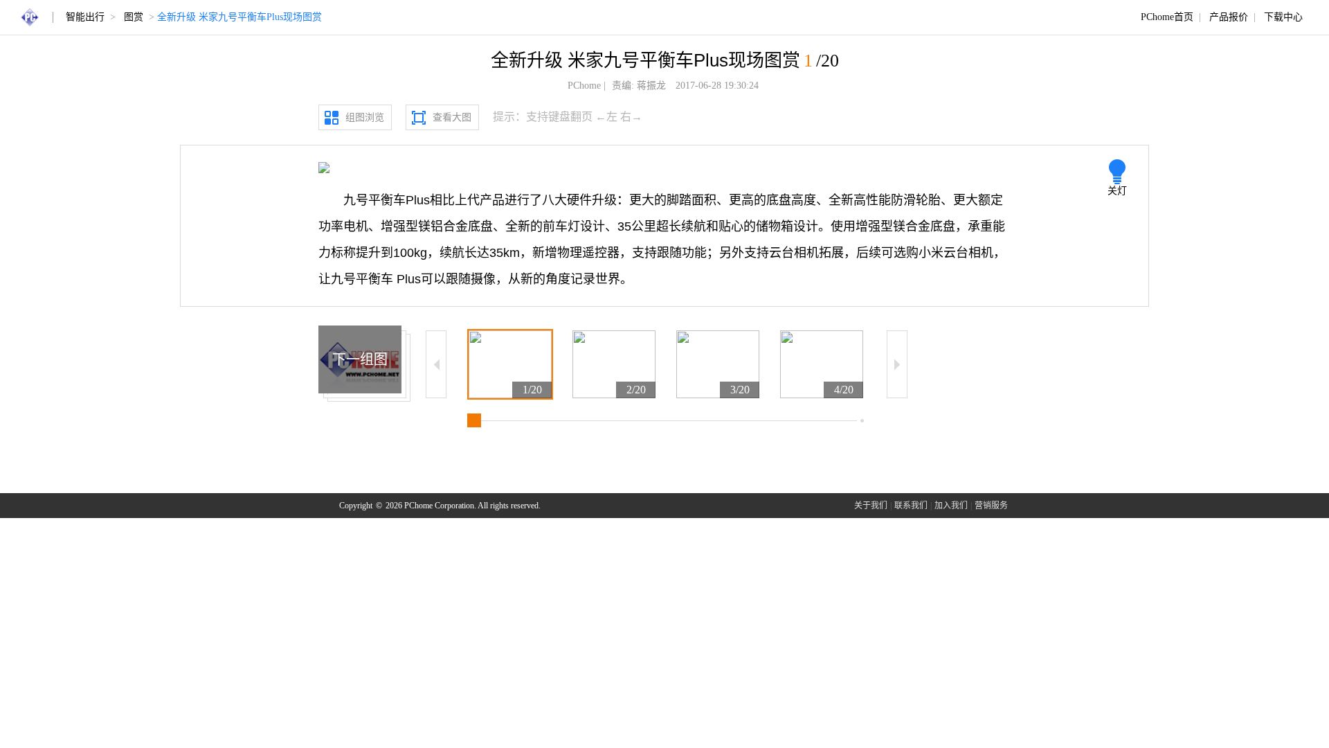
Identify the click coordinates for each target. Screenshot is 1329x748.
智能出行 (85, 17)
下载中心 (1283, 17)
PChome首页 (1167, 17)
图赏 (133, 17)
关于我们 (870, 505)
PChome (584, 85)
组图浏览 (364, 117)
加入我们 (951, 505)
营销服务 (991, 505)
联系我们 (911, 505)
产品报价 (1228, 17)
